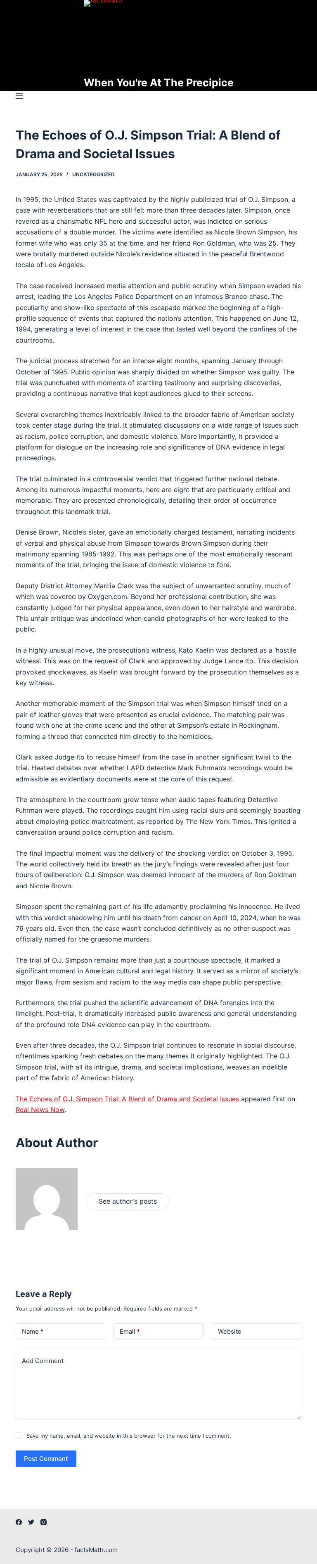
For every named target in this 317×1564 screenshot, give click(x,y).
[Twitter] (31, 1522)
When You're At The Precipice (159, 82)
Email (130, 1331)
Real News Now (40, 1109)
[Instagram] (43, 1522)
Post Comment (46, 1458)
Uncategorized (93, 174)
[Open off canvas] (19, 95)
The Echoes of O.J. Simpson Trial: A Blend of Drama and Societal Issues (127, 1099)
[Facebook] (19, 1522)
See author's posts (128, 1201)
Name (32, 1331)
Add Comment (43, 1361)
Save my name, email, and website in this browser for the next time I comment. (128, 1435)
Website (229, 1331)
